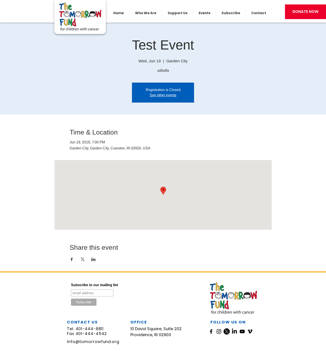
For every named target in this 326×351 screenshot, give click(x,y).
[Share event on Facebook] (72, 259)
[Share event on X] (83, 259)
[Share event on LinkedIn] (93, 259)
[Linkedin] (234, 331)
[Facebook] (211, 331)
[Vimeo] (250, 331)
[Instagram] (219, 331)
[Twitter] (227, 331)
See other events (163, 95)
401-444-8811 (90, 328)
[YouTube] (242, 331)
